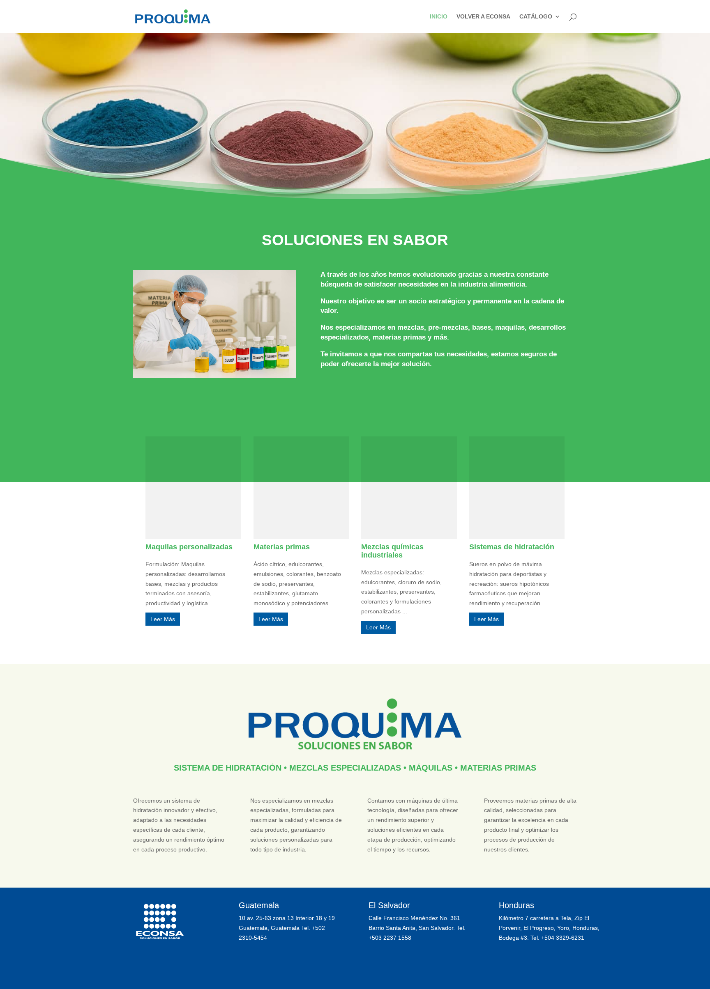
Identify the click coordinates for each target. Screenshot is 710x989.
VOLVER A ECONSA (483, 17)
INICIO (438, 17)
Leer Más (162, 619)
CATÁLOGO (535, 17)
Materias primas (282, 547)
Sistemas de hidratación (511, 547)
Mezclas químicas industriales (392, 551)
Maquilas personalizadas (189, 547)
